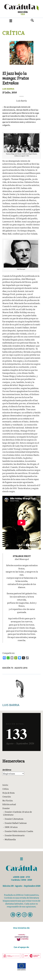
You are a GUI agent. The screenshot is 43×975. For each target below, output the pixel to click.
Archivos (6, 769)
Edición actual (9, 804)
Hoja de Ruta (8, 792)
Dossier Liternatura (14, 818)
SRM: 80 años (11, 826)
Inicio (5, 784)
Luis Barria (8, 89)
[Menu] (10, 20)
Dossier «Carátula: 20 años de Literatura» (17, 813)
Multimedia (10, 839)
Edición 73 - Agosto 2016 (14, 668)
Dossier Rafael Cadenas (16, 822)
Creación (6, 796)
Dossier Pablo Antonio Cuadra (19, 831)
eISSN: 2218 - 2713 (21, 876)
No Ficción (7, 800)
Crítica (13, 32)
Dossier (6, 808)
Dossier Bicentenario (15, 835)
